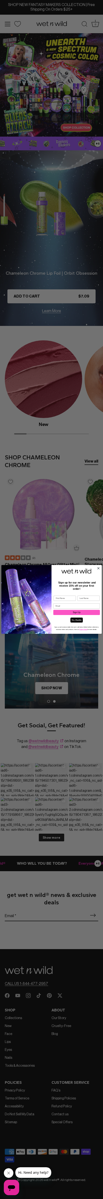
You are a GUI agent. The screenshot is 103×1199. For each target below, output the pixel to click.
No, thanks (76, 620)
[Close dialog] (98, 568)
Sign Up (76, 612)
